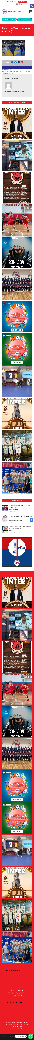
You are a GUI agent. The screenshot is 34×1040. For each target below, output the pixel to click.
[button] (30, 1036)
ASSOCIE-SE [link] (13, 1)
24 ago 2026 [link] (12, 511)
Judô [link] (10, 530)
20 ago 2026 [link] (12, 522)
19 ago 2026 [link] (12, 532)
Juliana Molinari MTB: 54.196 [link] (14, 91)
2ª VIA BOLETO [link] (22, 1)
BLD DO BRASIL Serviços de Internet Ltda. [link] (22, 1037)
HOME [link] (7, 1)
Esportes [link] (12, 520)
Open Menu (30, 11)
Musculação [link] (18, 520)
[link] (32, 6)
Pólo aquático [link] (13, 509)
